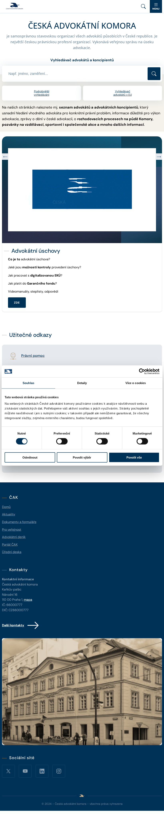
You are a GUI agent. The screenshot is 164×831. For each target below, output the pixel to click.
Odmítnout (29, 457)
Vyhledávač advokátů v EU (122, 93)
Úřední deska (11, 552)
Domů (6, 507)
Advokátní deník (14, 537)
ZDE (17, 294)
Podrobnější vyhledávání (41, 93)
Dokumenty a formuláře (19, 522)
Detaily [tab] (82, 383)
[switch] (62, 441)
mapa (28, 600)
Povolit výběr (82, 457)
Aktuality (8, 514)
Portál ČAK (10, 544)
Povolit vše (134, 457)
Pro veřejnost (11, 529)
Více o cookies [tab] (135, 383)
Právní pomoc (33, 356)
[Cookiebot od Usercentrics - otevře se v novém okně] (141, 371)
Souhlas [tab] (28, 383)
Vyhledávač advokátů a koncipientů (82, 60)
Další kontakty (13, 625)
